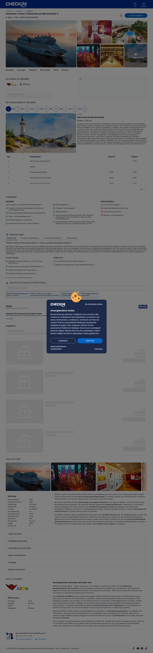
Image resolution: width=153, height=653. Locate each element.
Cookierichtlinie (56, 349)
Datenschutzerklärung (58, 346)
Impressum (99, 349)
